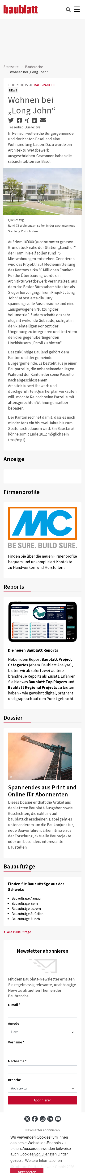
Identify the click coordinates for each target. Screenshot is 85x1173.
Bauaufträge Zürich (26, 919)
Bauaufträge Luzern (26, 908)
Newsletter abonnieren (42, 1130)
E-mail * (14, 1004)
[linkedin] (50, 1119)
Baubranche (34, 67)
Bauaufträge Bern (25, 903)
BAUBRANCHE (44, 85)
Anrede (13, 1023)
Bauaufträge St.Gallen (27, 914)
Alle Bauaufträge (18, 932)
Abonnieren (42, 1100)
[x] (27, 1119)
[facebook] (35, 1119)
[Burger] (76, 9)
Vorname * (16, 1042)
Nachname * (17, 1061)
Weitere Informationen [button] (43, 1160)
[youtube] (58, 1119)
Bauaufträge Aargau (26, 898)
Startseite (11, 67)
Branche (14, 1080)
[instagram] (43, 1119)
